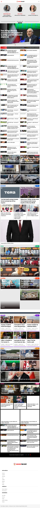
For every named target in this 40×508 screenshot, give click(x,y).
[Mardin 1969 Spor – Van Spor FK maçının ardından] (4, 110)
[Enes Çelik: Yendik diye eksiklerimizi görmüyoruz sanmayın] (23, 126)
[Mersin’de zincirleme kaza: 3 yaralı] (23, 110)
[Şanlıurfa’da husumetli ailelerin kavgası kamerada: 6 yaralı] (4, 131)
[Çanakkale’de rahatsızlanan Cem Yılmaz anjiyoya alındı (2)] (23, 135)
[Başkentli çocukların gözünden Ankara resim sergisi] (23, 441)
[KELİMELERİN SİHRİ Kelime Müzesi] (4, 60)
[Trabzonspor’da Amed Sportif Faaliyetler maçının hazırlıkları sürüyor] (23, 142)
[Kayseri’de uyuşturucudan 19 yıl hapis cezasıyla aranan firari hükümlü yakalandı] (4, 105)
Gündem (3, 474)
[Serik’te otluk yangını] (4, 142)
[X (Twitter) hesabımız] (26, 454)
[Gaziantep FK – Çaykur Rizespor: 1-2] (23, 122)
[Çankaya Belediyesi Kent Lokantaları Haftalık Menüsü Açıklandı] (4, 84)
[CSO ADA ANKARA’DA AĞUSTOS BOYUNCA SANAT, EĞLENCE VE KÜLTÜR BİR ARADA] (23, 55)
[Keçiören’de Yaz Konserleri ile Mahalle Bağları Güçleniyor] (23, 71)
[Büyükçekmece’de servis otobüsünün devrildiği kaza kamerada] (4, 147)
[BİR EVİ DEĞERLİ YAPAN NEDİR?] (23, 50)
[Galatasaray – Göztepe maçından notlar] (23, 147)
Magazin (3, 481)
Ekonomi (3, 476)
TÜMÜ (37, 246)
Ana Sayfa (3, 495)
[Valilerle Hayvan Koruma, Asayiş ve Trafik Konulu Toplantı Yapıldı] (4, 71)
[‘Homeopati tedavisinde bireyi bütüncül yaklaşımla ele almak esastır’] (7, 399)
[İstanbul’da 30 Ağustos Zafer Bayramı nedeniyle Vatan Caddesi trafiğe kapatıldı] (4, 100)
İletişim (3, 501)
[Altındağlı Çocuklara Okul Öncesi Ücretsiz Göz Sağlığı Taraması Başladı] (23, 75)
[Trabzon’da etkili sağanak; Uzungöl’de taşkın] (4, 152)
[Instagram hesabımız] (28, 454)
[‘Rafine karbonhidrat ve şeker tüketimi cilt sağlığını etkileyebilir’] (33, 399)
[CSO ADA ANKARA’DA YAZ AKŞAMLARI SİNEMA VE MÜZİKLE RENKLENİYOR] (4, 441)
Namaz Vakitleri (4, 489)
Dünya (3, 482)
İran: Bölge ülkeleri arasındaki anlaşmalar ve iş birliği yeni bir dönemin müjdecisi (25, 47)
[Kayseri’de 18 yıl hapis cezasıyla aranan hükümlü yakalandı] (23, 105)
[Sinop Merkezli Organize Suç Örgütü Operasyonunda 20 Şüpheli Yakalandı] (23, 84)
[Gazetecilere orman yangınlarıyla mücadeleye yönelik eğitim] (4, 135)
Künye (3, 484)
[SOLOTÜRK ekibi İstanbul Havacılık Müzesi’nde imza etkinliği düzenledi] (23, 100)
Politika (3, 479)
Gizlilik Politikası (5, 500)
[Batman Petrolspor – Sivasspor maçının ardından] (4, 114)
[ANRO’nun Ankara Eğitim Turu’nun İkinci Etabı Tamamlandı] (23, 446)
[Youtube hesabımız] (30, 454)
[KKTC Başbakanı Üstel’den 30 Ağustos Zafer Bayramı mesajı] (23, 95)
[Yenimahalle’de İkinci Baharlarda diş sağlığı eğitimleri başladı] (23, 66)
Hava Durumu (4, 490)
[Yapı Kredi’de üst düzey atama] (20, 231)
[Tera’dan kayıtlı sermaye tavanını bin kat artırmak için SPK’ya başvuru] (10, 192)
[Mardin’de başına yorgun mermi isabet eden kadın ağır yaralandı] (23, 152)
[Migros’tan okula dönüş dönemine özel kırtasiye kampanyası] (7, 208)
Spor (3, 478)
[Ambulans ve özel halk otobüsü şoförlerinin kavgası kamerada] (23, 131)
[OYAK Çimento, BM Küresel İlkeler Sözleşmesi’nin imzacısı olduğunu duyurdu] (33, 208)
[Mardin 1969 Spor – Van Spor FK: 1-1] (4, 122)
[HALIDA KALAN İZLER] (4, 55)
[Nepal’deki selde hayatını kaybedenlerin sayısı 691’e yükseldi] (4, 89)
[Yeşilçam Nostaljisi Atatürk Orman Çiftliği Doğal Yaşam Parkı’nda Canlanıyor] (4, 75)
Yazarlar (3, 473)
